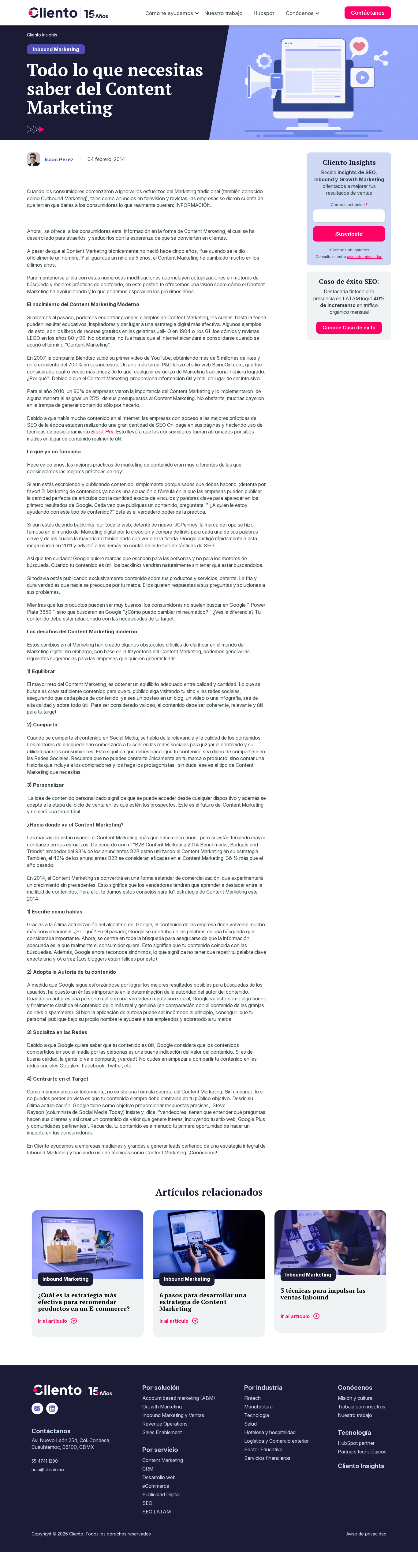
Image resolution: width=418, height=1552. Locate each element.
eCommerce (155, 1486)
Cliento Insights (42, 34)
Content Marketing (162, 1460)
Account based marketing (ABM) (178, 1398)
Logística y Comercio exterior (276, 1441)
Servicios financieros (267, 1458)
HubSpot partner (356, 1443)
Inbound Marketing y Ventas (173, 1415)
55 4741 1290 (45, 1461)
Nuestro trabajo (223, 13)
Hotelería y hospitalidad (270, 1432)
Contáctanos (368, 12)
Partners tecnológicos (362, 1452)
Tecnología (256, 1415)
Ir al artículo (52, 1321)
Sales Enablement (162, 1432)
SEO (147, 1503)
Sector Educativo (263, 1449)
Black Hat (102, 432)
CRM (147, 1469)
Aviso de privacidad (366, 1533)
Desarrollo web (159, 1477)
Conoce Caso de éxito (349, 327)
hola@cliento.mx (48, 1469)
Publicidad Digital (161, 1494)
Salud (250, 1424)
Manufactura (258, 1407)
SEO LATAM (156, 1512)
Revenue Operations (165, 1424)
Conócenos (300, 13)
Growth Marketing (162, 1407)
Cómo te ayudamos (169, 13)
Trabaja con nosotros (361, 1407)
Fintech (252, 1398)
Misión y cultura (355, 1398)
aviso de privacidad (365, 256)
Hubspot (264, 13)
